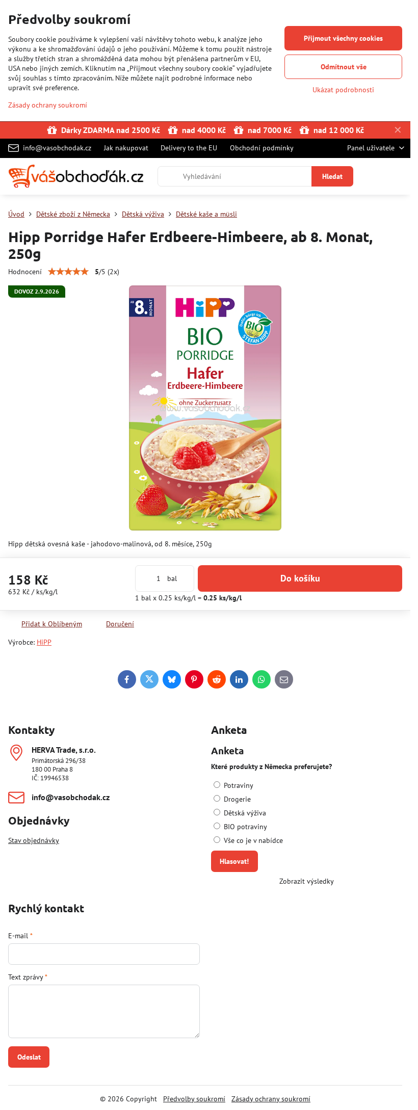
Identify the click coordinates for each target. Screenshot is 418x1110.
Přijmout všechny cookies (343, 38)
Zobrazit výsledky (306, 881)
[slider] (68, 272)
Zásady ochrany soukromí (270, 1098)
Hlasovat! (234, 861)
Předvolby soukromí (194, 1098)
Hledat (332, 176)
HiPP (44, 642)
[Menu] (398, 176)
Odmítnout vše (344, 66)
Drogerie (236, 799)
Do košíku (300, 578)
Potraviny (237, 785)
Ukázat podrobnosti (343, 89)
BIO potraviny (244, 826)
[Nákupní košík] (373, 176)
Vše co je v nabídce (252, 840)
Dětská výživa (244, 812)
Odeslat (29, 1057)
